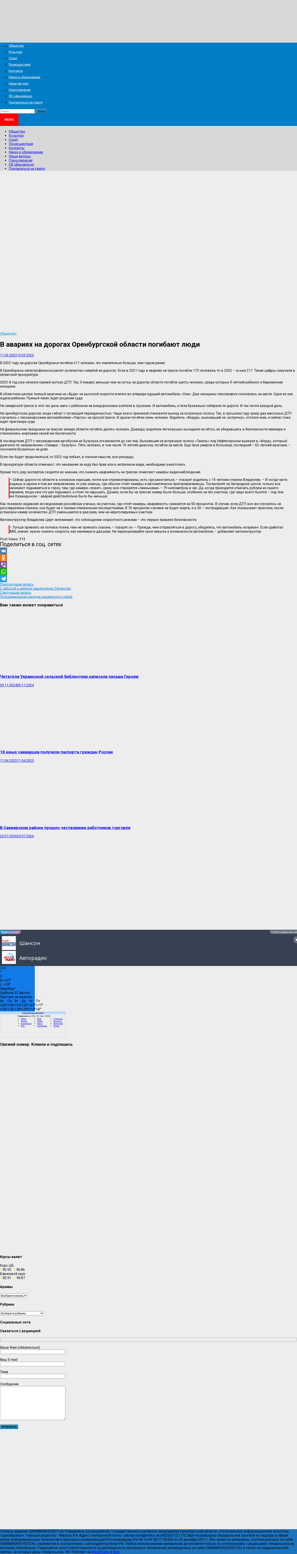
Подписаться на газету (26, 102)
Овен (23, 1018)
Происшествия (19, 65)
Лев (39, 1018)
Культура (15, 52)
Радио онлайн (10, 932)
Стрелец (58, 1018)
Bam (116, 1552)
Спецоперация (19, 90)
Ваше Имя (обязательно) (20, 1347)
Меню (9, 119)
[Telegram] (148, 578)
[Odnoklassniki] (148, 557)
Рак (23, 1026)
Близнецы (26, 1023)
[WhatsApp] (148, 571)
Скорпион (42, 1026)
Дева (39, 1021)
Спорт (13, 58)
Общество (16, 46)
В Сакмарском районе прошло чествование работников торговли (65, 827)
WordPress (100, 1552)
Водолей (58, 1023)
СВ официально (20, 96)
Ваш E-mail (8, 1360)
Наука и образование (24, 77)
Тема (4, 1372)
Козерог (57, 1021)
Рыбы (56, 1026)
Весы (40, 1023)
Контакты (16, 71)
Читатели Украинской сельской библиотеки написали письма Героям (69, 676)
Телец (24, 1021)
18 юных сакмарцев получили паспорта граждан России (56, 752)
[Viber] (148, 564)
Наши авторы (18, 83)
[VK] (148, 550)
